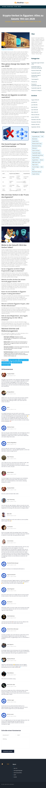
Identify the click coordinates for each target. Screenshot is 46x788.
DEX (33, 169)
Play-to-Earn (35, 164)
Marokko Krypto (10, 6)
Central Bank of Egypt (6, 362)
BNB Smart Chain (36, 162)
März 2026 (34, 112)
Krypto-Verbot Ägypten (13, 360)
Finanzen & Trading (36, 90)
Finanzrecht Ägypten (6, 364)
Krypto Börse (35, 160)
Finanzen (34, 81)
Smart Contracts (36, 150)
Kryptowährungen (36, 88)
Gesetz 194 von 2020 (24, 360)
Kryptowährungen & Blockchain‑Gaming (36, 67)
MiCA (42, 167)
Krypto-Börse (35, 141)
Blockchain (34, 139)
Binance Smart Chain (37, 143)
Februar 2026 (35, 114)
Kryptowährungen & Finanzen (36, 76)
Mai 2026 (34, 107)
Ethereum (34, 148)
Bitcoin (41, 160)
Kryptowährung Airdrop (37, 155)
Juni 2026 (34, 104)
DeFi (42, 136)
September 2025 (35, 127)
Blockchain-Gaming (36, 171)
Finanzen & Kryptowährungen (36, 85)
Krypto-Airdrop (35, 174)
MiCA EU (19, 6)
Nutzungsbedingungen (18, 770)
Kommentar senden (7, 751)
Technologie (34, 79)
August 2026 (35, 100)
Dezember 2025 (35, 119)
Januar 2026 (35, 117)
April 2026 (34, 109)
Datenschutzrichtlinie (18, 772)
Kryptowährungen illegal (16, 362)
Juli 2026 (34, 102)
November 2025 (35, 122)
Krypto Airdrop (35, 157)
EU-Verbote (4, 6)
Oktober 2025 (35, 124)
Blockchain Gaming (36, 146)
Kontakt (15, 6)
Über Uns (15, 768)
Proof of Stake (35, 167)
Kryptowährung (35, 73)
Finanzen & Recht (36, 70)
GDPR (15, 774)
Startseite (7, 21)
